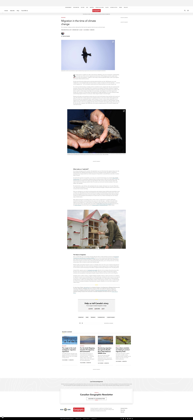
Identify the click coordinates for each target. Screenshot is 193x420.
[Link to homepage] (96, 10)
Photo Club (123, 410)
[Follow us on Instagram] (125, 418)
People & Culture (100, 7)
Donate (6, 10)
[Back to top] (3, 417)
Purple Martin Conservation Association (104, 203)
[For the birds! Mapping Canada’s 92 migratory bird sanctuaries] (87, 350)
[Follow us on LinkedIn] (132, 418)
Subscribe (12, 10)
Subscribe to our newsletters (96, 398)
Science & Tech (113, 7)
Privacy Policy (86, 418)
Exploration (76, 7)
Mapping (92, 7)
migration (81, 317)
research (93, 317)
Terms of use (78, 418)
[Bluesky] (82, 323)
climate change (111, 317)
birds (87, 317)
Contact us (94, 418)
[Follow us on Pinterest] (127, 418)
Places (107, 7)
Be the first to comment (108, 323)
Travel (120, 7)
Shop (18, 10)
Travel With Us (24, 10)
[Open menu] (187, 10)
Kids (87, 7)
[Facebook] (80, 323)
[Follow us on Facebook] (121, 418)
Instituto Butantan (78, 205)
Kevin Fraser (66, 36)
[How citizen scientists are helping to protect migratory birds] (123, 350)
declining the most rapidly (92, 270)
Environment (68, 7)
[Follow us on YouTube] (129, 418)
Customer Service (124, 408)
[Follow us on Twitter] (123, 418)
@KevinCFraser (87, 287)
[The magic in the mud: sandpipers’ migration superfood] (69, 350)
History (82, 7)
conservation (101, 317)
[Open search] (184, 10)
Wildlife (126, 7)
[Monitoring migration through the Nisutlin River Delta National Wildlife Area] (105, 350)
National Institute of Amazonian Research (100, 205)
